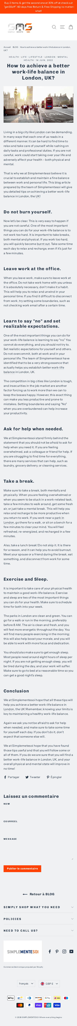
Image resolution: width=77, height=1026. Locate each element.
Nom (7, 804)
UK (38, 196)
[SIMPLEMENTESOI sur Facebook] (50, 951)
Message (10, 839)
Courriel (11, 821)
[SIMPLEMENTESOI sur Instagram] (64, 951)
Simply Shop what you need (32, 907)
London (50, 57)
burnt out (43, 244)
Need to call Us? (21, 930)
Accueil (7, 47)
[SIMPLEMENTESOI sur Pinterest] (57, 951)
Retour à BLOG (42, 894)
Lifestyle (36, 57)
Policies (13, 919)
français (23, 983)
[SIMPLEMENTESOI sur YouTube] (71, 951)
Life (24, 57)
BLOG (15, 47)
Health (14, 57)
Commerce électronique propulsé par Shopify (23, 967)
